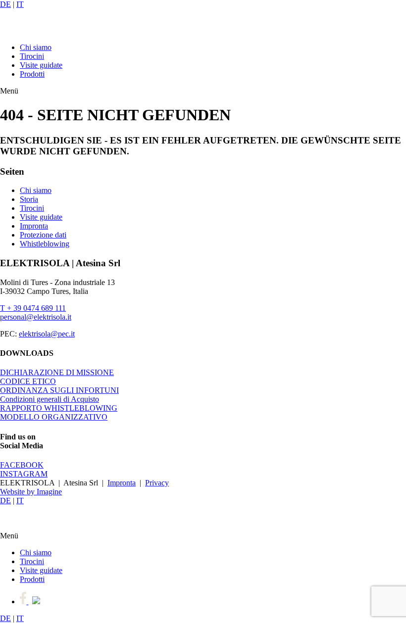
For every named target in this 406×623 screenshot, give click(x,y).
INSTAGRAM (24, 474)
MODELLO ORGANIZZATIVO (53, 417)
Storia (29, 199)
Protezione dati (43, 235)
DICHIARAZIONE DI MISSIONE (57, 372)
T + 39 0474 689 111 (33, 308)
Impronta (34, 226)
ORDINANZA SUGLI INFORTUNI (59, 390)
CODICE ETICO (28, 381)
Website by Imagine (31, 491)
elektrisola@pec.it (47, 334)
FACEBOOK (22, 465)
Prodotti (32, 74)
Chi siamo (35, 47)
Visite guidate (41, 65)
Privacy (157, 483)
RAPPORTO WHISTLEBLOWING (58, 408)
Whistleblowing (44, 244)
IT (20, 4)
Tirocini (32, 56)
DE (5, 4)
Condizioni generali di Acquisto (49, 399)
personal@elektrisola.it (35, 317)
